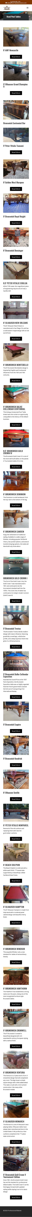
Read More (16, 57)
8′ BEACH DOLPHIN (11, 865)
